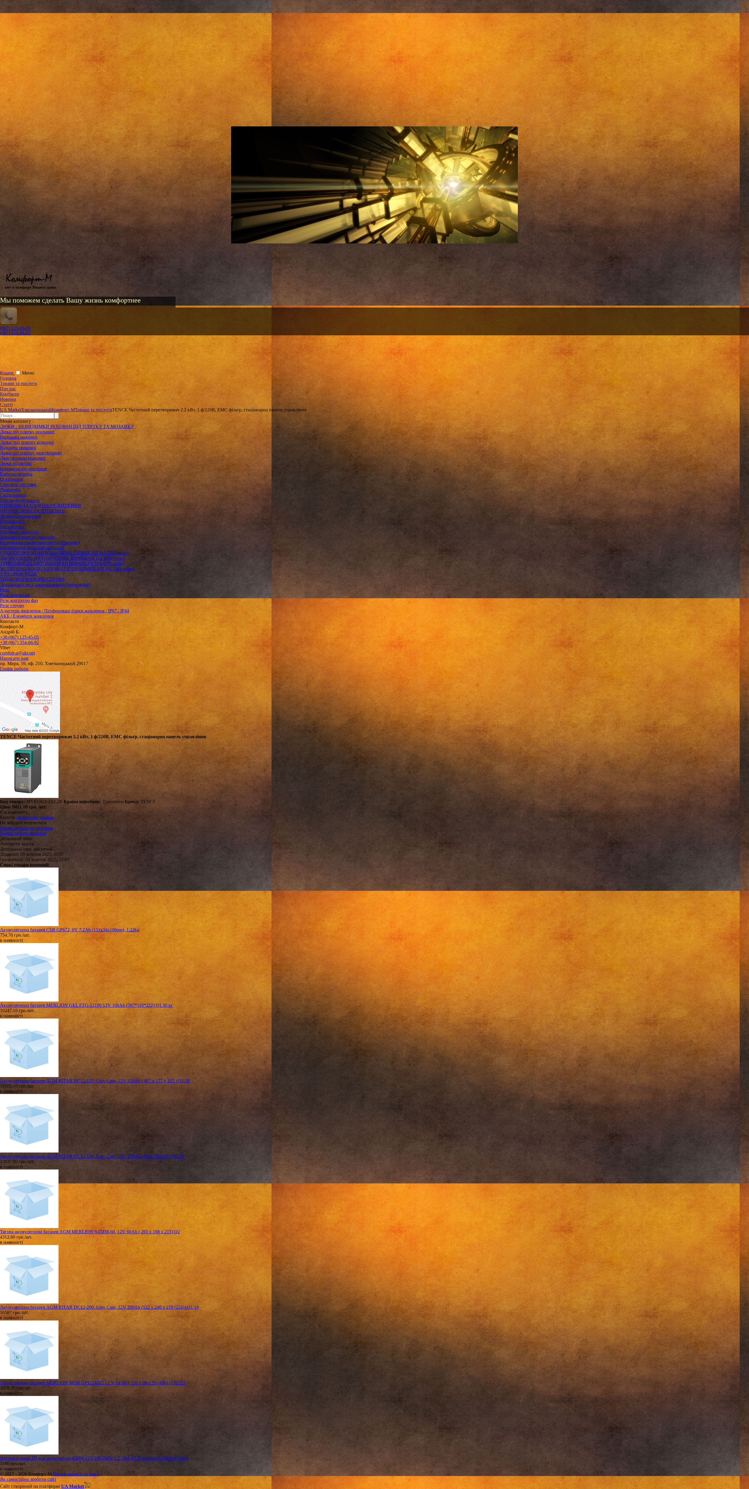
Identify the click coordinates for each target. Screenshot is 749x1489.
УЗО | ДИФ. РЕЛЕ (18, 573)
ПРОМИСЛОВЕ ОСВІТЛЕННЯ (32, 510)
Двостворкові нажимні (22, 458)
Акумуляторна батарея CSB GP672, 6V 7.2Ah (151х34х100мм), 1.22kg (69, 929)
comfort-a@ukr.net (17, 652)
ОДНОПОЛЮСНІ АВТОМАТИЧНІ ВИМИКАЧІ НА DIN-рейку (64, 552)
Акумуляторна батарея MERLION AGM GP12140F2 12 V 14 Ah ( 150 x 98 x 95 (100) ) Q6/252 (92, 1382)
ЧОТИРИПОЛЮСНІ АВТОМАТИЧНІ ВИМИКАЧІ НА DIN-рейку (67, 568)
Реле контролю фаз (19, 600)
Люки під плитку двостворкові (31, 452)
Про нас (8, 388)
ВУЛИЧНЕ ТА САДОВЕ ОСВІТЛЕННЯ (40, 505)
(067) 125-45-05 (15, 328)
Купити (7, 817)
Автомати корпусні (19, 531)
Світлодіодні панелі (19, 500)
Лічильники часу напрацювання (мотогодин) (45, 584)
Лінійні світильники (20, 515)
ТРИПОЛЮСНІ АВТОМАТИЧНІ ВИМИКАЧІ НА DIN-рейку (62, 563)
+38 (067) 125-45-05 (19, 637)
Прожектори (12, 521)
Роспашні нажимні (18, 436)
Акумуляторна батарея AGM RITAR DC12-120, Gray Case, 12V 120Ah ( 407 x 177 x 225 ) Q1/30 (95, 1080)
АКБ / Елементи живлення (27, 616)
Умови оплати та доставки (26, 827)
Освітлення (11, 479)
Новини (8, 399)
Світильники (13, 494)
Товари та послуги (18, 383)
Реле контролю (15, 594)
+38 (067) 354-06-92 (19, 642)
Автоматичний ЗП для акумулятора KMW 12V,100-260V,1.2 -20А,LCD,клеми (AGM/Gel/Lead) (94, 1458)
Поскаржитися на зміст (76, 1473)
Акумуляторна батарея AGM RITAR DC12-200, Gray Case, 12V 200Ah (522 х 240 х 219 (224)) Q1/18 (99, 1307)
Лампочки (10, 489)
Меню (28, 372)
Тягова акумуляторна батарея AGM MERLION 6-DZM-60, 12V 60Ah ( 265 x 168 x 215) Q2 (90, 1231)
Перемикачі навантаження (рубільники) (40, 542)
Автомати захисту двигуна (27, 537)
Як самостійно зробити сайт (28, 1479)
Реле (4, 589)
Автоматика (12, 526)
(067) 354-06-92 (15, 332)
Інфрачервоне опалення (23, 468)
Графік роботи (14, 668)
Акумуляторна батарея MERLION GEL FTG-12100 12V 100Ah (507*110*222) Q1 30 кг (86, 1005)
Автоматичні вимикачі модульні (32, 547)
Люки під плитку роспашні (27, 431)
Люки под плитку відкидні (27, 442)
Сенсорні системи (18, 484)
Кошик (7, 372)
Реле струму (12, 605)
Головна (8, 378)
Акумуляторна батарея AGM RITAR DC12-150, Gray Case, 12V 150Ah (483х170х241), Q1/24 (92, 1156)
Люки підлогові (16, 463)
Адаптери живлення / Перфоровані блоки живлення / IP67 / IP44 (64, 610)
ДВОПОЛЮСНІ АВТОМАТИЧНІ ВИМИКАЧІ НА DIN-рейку (63, 558)
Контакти (9, 393)
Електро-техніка (16, 473)
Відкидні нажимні (18, 447)
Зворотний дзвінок (35, 817)
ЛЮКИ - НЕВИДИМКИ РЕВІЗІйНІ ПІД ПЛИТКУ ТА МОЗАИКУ (67, 426)
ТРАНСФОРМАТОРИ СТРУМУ (33, 579)
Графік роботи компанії (23, 833)
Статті (6, 404)
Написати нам (14, 658)
